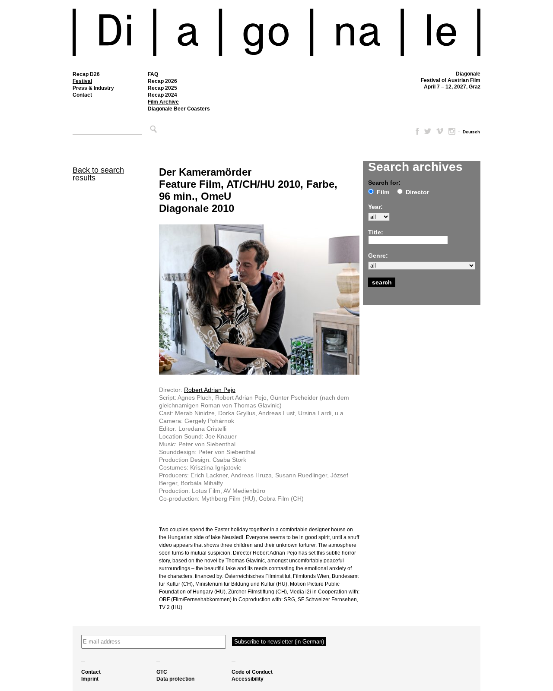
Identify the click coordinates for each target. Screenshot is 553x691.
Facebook (415, 131)
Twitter (427, 131)
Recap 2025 (162, 88)
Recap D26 (86, 74)
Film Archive (163, 102)
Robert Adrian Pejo (209, 389)
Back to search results (98, 174)
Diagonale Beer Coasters (179, 109)
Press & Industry (93, 88)
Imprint (90, 679)
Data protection (175, 679)
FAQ (153, 74)
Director (417, 192)
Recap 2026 (162, 81)
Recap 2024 (162, 95)
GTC (161, 672)
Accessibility (248, 679)
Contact (82, 95)
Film (383, 192)
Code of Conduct (252, 672)
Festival (82, 81)
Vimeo (439, 131)
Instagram (451, 131)
